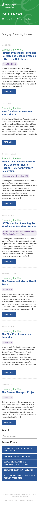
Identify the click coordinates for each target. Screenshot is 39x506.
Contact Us (27, 19)
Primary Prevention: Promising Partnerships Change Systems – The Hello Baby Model (19, 56)
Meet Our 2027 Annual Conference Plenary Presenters (19, 477)
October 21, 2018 (8, 327)
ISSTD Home (6, 19)
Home (13, 19)
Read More (8, 92)
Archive (19, 19)
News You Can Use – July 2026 (17, 456)
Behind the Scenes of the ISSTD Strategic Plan (18, 449)
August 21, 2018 (7, 385)
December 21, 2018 (9, 274)
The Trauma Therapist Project (18, 392)
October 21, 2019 (8, 216)
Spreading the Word (12, 49)
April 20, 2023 (7, 45)
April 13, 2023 (7, 104)
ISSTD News (12, 14)
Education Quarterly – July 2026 (18, 470)
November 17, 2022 (9, 154)
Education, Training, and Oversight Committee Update (17, 463)
